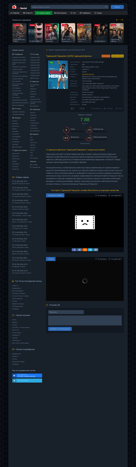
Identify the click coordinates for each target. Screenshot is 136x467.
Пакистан (15, 169)
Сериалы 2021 (34, 70)
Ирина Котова (35, 99)
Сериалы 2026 (35, 57)
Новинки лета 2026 (18, 57)
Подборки (86, 13)
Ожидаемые (36, 167)
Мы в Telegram (23, 380)
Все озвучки (34, 106)
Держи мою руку (17, 303)
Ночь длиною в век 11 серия (21, 202)
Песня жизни (16, 332)
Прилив (14, 338)
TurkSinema (34, 128)
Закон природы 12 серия (20, 247)
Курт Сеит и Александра (20, 343)
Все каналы (34, 158)
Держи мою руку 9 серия (20, 254)
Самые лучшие (17, 69)
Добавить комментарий (60, 329)
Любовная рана (17, 306)
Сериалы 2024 (35, 62)
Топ (74, 13)
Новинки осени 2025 (19, 66)
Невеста (15, 285)
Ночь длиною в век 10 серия (21, 273)
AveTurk (32, 91)
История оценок (85, 143)
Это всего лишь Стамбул (20, 296)
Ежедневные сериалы (19, 100)
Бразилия (15, 156)
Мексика (15, 166)
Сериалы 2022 (35, 67)
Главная (16, 13)
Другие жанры (17, 147)
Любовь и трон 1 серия (19, 228)
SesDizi (32, 96)
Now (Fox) (33, 142)
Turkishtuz (33, 125)
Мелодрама (16, 136)
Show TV (33, 147)
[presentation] (117, 20)
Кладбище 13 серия (18, 266)
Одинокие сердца (18, 361)
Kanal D (32, 145)
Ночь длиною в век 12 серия (21, 196)
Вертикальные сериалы (20, 102)
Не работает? (116, 195)
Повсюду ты (16, 340)
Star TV (32, 150)
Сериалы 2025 (35, 60)
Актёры (35, 164)
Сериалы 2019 (34, 75)
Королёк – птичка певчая (20, 327)
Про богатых (16, 90)
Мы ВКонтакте (26, 375)
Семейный (15, 141)
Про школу (16, 97)
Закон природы (17, 298)
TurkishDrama (34, 123)
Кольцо (14, 325)
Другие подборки (18, 105)
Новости (29, 13)
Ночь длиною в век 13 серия (21, 190)
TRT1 (31, 153)
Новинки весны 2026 (19, 60)
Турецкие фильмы (18, 114)
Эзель (14, 319)
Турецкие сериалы (18, 112)
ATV (31, 137)
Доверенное (16, 288)
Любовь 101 (16, 335)
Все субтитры (35, 131)
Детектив (15, 126)
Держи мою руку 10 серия (21, 183)
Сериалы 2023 (35, 65)
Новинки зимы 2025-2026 (19, 63)
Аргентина (16, 153)
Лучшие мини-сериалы (20, 76)
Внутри (14, 322)
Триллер (15, 144)
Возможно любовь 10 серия (21, 260)
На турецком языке (34, 85)
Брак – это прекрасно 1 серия (22, 222)
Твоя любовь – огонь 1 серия (21, 215)
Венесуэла (16, 158)
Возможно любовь (18, 293)
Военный (15, 123)
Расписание (61, 13)
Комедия (15, 131)
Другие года (34, 78)
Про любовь (16, 81)
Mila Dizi (32, 120)
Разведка (15, 309)
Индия (14, 161)
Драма (14, 129)
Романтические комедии (17, 94)
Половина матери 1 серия (21, 234)
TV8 (31, 155)
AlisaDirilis (33, 89)
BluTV (32, 140)
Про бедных (16, 88)
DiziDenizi (33, 94)
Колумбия (15, 164)
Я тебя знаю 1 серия (19, 241)
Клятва (14, 301)
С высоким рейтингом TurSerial (19, 72)
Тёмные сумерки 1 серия (20, 209)
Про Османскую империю (17, 84)
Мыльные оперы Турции (35, 102)
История (15, 139)
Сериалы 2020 (35, 73)
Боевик (14, 121)
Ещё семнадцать (17, 291)
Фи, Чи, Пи (15, 330)
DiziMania (33, 118)
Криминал (15, 134)
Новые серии (44, 13)
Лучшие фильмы (17, 78)
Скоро (99, 13)
